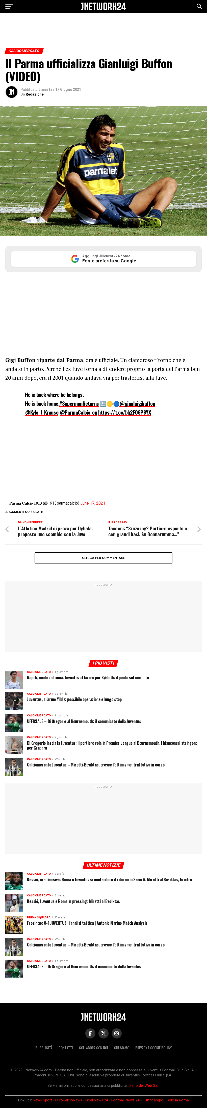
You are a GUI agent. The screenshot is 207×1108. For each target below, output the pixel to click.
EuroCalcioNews (68, 1100)
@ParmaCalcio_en (78, 412)
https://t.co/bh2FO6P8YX (124, 412)
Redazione (35, 94)
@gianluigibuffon (137, 403)
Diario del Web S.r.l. (143, 1085)
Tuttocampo (153, 1100)
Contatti (66, 1047)
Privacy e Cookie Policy (153, 1047)
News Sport (42, 1100)
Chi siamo (121, 1047)
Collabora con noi (93, 1047)
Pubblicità (44, 1047)
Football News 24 (125, 1100)
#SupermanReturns (79, 403)
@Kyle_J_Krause (41, 412)
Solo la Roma (178, 1100)
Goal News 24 (96, 1100)
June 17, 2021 (92, 503)
